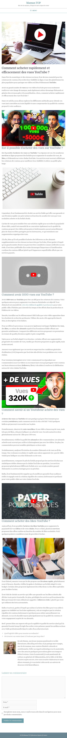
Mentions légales (37, 735)
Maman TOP (33, 3)
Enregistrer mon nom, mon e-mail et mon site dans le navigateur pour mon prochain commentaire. (32, 713)
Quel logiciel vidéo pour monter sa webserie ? (21, 633)
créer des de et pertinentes (37, 305)
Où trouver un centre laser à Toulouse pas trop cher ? (24, 636)
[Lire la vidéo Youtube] (33, 128)
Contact (45, 735)
